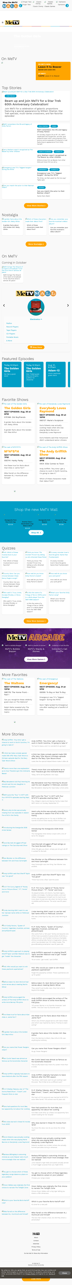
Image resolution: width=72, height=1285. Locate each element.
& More (9, 341)
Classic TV (59, 151)
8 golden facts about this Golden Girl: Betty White (11, 227)
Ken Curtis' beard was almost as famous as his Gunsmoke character (49, 1061)
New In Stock (11, 334)
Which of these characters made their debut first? (35, 227)
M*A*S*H (11, 451)
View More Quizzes (35, 621)
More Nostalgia (35, 244)
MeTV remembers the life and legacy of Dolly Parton (52, 131)
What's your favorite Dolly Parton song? (57, 600)
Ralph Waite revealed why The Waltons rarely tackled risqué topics (16, 709)
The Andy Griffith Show (53, 452)
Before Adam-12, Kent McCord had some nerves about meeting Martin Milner (48, 984)
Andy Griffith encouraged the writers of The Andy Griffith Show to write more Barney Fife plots (49, 1000)
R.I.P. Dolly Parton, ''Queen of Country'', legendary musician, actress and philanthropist (47, 929)
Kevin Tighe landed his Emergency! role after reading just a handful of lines (54, 707)
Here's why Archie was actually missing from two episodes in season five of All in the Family (50, 813)
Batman (41, 187)
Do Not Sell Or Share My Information (36, 1253)
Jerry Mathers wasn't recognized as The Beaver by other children (51, 156)
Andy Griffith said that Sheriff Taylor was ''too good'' (48, 876)
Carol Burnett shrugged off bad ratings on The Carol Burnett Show (49, 845)
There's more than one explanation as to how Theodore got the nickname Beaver (48, 771)
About (36, 1237)
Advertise (36, 1243)
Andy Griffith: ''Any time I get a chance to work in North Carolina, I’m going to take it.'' (53, 471)
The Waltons (14, 683)
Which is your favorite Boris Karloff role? (48, 1201)
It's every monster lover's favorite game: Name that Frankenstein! (59, 563)
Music (35, 319)
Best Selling (11, 330)
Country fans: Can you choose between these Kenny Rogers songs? (11, 584)
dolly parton (43, 126)
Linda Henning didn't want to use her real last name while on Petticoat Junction (49, 912)
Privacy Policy (36, 1246)
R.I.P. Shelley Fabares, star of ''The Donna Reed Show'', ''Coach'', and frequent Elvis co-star (50, 1092)
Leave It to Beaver (52, 76)
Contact (36, 1240)
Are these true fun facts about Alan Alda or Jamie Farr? (49, 1017)
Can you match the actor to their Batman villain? (50, 192)
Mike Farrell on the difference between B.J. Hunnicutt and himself (16, 475)
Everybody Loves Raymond (53, 409)
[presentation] (20, 6)
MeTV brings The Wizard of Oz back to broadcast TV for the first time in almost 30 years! (12, 277)
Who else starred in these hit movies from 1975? (49, 1124)
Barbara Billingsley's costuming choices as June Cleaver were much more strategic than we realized (50, 1158)
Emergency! (42, 169)
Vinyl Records (11, 323)
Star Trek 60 (11, 96)
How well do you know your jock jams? (58, 581)
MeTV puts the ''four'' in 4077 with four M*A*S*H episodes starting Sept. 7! (47, 797)
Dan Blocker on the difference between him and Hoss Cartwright (49, 860)
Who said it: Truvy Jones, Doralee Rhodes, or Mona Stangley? (12, 603)
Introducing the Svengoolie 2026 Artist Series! (47, 830)
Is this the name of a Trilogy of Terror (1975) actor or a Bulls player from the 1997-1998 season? (35, 607)
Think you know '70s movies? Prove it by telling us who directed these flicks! (35, 564)
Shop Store (37, 347)
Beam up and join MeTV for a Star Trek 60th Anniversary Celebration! (33, 102)
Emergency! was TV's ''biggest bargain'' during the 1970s (49, 174)
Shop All (35, 532)
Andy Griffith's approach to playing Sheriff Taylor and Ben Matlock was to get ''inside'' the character (49, 954)
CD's (8, 327)
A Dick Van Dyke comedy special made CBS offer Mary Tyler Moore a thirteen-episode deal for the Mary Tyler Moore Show (49, 756)
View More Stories (35, 205)
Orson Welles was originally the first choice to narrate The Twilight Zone (49, 1187)
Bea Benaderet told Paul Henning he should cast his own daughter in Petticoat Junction (50, 784)
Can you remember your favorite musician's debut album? (59, 230)
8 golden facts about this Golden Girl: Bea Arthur (49, 1034)
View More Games (35, 659)
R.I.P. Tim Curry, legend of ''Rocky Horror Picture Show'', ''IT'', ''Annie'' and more (48, 889)
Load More (36, 1279)
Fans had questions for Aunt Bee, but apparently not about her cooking (47, 1109)
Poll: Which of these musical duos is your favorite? (10, 563)
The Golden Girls (11, 370)
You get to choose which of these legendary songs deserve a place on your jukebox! (49, 1174)
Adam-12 (54, 370)
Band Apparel (11, 337)
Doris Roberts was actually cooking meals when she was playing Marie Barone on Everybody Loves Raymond (49, 1140)
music (54, 126)
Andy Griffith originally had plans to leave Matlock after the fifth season (49, 1076)
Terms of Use (36, 1250)
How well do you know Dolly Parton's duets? (35, 581)
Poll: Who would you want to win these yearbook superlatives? (48, 969)
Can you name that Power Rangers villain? (49, 1048)
